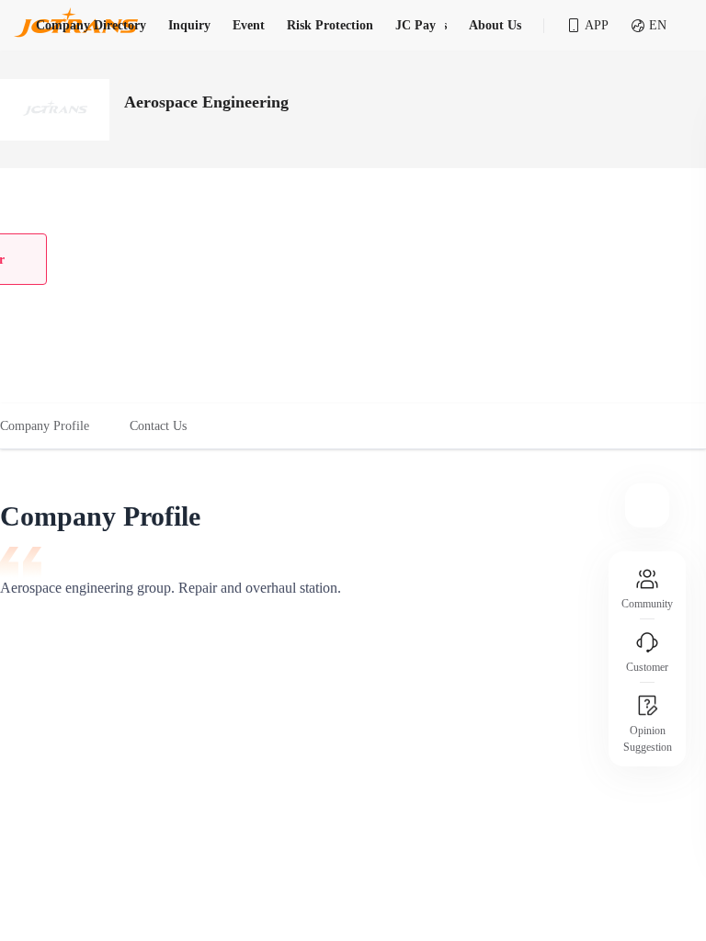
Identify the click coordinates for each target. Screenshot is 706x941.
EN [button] (657, 25)
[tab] (54, 426)
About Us (495, 25)
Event (249, 25)
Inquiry (189, 25)
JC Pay (415, 25)
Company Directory (91, 25)
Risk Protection (330, 25)
